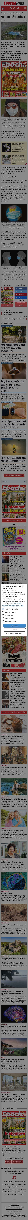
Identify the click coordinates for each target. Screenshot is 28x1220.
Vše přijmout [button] (14, 626)
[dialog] (14, 610)
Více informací (17, 603)
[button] (14, 606)
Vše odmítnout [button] (14, 630)
